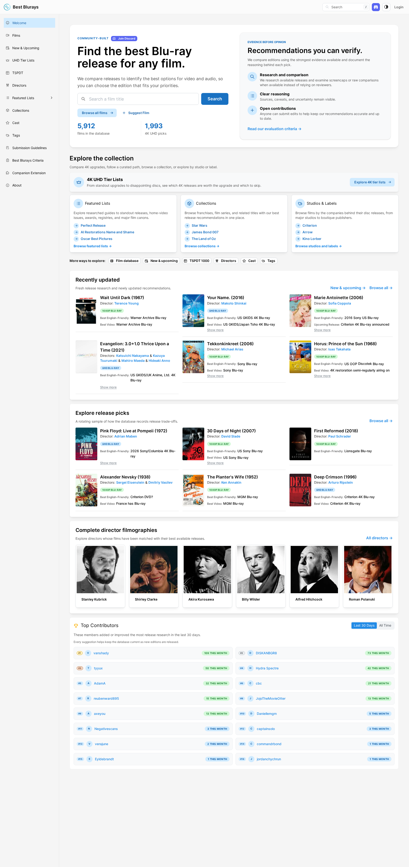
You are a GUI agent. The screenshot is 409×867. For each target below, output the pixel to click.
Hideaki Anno (159, 360)
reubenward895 (106, 698)
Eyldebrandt (104, 759)
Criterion (347, 324)
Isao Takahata (339, 349)
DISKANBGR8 (266, 653)
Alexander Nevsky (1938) (125, 476)
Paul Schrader (339, 436)
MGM (241, 497)
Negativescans (106, 729)
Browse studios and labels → (318, 246)
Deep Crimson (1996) (335, 476)
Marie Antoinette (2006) (338, 297)
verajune (101, 744)
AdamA (100, 683)
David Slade (230, 436)
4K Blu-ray (262, 318)
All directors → (379, 537)
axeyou (99, 714)
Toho (254, 324)
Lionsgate (352, 451)
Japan (244, 324)
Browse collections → (202, 246)
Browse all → (381, 287)
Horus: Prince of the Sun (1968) (345, 343)
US (239, 318)
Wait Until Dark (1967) (122, 297)
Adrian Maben (125, 436)
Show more (215, 330)
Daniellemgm (267, 714)
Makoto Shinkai (233, 303)
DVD (147, 497)
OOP (353, 364)
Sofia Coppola (339, 303)
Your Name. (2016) (225, 297)
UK (149, 375)
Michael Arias (232, 349)
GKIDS (248, 318)
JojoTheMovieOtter (270, 698)
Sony (357, 318)
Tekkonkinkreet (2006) (230, 343)
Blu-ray (160, 318)
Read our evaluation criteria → (275, 128)
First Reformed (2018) (336, 430)
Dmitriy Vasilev (160, 482)
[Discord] (376, 7)
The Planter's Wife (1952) (232, 476)
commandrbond (269, 744)
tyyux (98, 668)
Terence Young (126, 303)
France (121, 503)
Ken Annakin (231, 482)
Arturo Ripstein (340, 482)
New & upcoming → (348, 287)
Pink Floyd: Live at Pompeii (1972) (133, 430)
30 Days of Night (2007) (231, 430)
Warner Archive (142, 318)
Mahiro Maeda (133, 360)
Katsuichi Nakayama (132, 356)
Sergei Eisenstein (130, 482)
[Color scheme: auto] (386, 7)
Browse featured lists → (93, 246)
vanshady (101, 653)
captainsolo (266, 729)
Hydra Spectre (267, 668)
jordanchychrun (269, 759)
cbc (259, 683)
